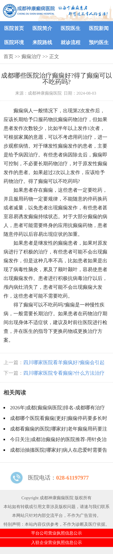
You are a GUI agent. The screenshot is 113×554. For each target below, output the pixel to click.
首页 (8, 56)
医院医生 (71, 28)
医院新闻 (99, 28)
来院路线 (42, 42)
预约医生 (99, 42)
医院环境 (14, 42)
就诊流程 (71, 42)
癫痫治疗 (31, 56)
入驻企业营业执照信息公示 (56, 542)
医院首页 (14, 28)
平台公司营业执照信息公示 (56, 533)
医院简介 (42, 28)
